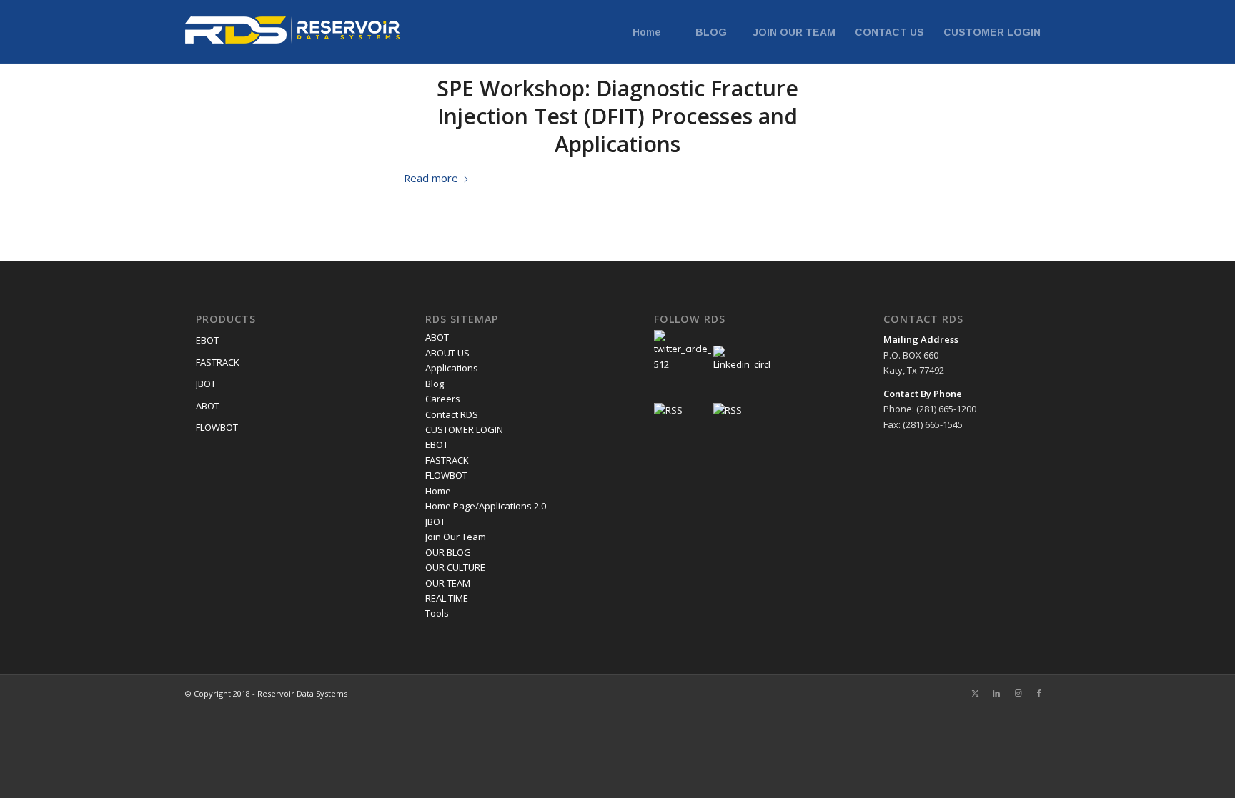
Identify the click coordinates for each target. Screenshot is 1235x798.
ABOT (207, 405)
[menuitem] (646, 32)
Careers (442, 398)
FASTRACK (217, 362)
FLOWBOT (217, 427)
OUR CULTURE (455, 567)
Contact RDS (451, 414)
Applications (451, 367)
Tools (437, 613)
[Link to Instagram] (1017, 693)
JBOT (206, 383)
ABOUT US (447, 352)
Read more (431, 178)
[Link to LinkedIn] (996, 693)
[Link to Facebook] (1039, 693)
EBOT (207, 340)
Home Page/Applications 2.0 (485, 505)
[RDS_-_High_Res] (292, 32)
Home (438, 490)
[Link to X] (975, 693)
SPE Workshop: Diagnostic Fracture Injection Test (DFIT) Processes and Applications (617, 116)
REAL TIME (446, 598)
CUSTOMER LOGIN (464, 429)
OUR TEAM (447, 583)
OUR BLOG (448, 552)
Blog (434, 383)
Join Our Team (455, 536)
